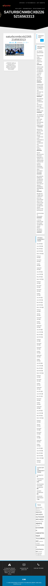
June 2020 (39, 413)
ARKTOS (38, 509)
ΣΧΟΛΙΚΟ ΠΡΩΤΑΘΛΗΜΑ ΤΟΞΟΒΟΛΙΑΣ (39, 553)
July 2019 (39, 448)
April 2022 (39, 370)
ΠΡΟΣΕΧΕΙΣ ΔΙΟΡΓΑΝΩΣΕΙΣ (40, 498)
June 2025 (39, 274)
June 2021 (39, 393)
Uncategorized (40, 475)
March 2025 (39, 279)
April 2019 (39, 455)
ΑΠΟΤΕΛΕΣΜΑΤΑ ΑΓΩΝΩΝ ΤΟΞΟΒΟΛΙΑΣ (40, 486)
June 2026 (39, 246)
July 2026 (39, 243)
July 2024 (39, 297)
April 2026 (39, 251)
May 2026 (39, 248)
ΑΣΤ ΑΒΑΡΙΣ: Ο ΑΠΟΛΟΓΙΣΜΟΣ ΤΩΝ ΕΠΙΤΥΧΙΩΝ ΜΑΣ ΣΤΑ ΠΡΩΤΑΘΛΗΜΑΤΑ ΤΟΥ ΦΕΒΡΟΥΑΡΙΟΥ (40, 120)
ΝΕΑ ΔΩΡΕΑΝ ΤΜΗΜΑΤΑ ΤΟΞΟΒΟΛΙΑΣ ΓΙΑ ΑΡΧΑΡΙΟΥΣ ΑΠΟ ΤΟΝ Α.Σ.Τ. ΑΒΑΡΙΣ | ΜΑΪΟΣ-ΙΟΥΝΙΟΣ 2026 (40, 104)
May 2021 (39, 396)
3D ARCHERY (39, 507)
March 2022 (39, 373)
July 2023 (39, 329)
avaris (12, 42)
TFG (42, 521)
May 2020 (39, 415)
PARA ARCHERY (38, 521)
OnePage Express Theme (27, 584)
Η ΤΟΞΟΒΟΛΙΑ (31, 2)
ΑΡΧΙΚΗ (22, 2)
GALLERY (18, 8)
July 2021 (39, 391)
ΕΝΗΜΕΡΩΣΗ (27, 8)
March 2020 (39, 418)
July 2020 (39, 410)
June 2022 (39, 365)
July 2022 (39, 363)
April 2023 (39, 337)
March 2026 (39, 253)
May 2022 (39, 368)
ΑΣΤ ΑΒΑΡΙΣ (41, 2)
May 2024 (39, 302)
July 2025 (39, 271)
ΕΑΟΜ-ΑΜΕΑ (38, 525)
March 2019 (39, 458)
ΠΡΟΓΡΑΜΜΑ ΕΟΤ (39, 8)
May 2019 (39, 453)
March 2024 (39, 307)
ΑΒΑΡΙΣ (39, 523)
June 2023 (39, 332)
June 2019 (39, 450)
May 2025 (39, 276)
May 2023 (39, 334)
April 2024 (39, 304)
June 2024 (39, 300)
